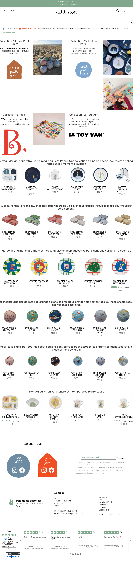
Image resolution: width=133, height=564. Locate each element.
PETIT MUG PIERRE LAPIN (77, 416)
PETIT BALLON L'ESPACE (54, 374)
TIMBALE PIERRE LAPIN (99, 416)
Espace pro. (104, 510)
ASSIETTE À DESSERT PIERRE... (54, 417)
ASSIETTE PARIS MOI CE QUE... (93, 282)
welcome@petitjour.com (72, 513)
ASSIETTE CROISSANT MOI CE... (38, 282)
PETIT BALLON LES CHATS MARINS (99, 375)
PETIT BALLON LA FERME (122, 374)
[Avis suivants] (130, 540)
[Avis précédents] (20, 540)
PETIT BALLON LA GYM (31, 374)
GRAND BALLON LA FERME (122, 329)
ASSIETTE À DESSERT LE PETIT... (31, 189)
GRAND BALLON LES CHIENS (77, 329)
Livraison (103, 497)
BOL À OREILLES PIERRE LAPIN (31, 416)
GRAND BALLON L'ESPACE (54, 329)
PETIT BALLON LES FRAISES (8, 374)
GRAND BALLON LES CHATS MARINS (99, 330)
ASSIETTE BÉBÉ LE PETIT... (99, 188)
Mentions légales (106, 502)
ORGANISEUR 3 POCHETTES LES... (8, 234)
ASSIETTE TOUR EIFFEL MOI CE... (11, 282)
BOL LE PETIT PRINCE (77, 188)
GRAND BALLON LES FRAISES (9, 329)
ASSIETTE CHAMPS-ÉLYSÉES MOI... (65, 282)
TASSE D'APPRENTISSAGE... (55, 188)
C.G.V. (101, 499)
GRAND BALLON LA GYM (31, 329)
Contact (102, 504)
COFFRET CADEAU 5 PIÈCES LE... (122, 189)
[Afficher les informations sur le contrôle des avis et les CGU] (17, 542)
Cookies (102, 507)
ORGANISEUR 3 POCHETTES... (31, 233)
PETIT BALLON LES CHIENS (77, 374)
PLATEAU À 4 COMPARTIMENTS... (9, 188)
